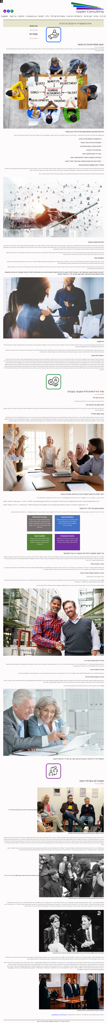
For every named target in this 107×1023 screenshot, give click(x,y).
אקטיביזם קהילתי (58, 16)
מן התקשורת (31, 16)
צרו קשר (12, 16)
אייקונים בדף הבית (99, 47)
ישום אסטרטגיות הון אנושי (91, 44)
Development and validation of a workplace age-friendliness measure (51, 505)
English (4, 16)
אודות (96, 16)
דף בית (103, 16)
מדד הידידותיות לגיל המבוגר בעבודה (85, 391)
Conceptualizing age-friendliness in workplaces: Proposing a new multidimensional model (56, 501)
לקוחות (41, 16)
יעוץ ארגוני (88, 16)
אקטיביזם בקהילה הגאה (91, 781)
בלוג (47, 16)
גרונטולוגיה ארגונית (74, 16)
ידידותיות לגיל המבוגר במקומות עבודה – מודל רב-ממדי (67, 498)
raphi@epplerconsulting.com (59, 1014)
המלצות (21, 16)
